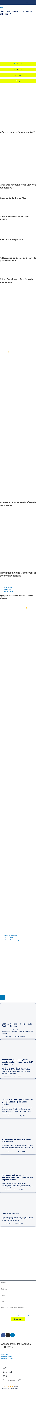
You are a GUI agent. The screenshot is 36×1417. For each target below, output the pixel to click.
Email (1, 1292)
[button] (27, 2)
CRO (5, 1376)
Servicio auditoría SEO (12, 1380)
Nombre (2, 1279)
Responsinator (8, 587)
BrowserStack (8, 589)
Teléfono (2, 1285)
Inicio (1, 7)
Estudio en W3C (8, 938)
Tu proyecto (3, 1304)
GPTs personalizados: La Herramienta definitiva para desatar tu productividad (17, 1177)
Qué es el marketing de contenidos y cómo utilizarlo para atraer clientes (17, 1102)
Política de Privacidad (22, 1316)
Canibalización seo (10, 1213)
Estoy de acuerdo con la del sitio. (18, 1316)
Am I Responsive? (9, 591)
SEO (5, 1368)
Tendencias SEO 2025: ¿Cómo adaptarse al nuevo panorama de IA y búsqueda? (17, 1062)
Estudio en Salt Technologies (12, 940)
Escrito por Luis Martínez (7, 54)
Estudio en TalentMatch (10, 935)
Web (1, 1298)
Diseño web (7, 1372)
